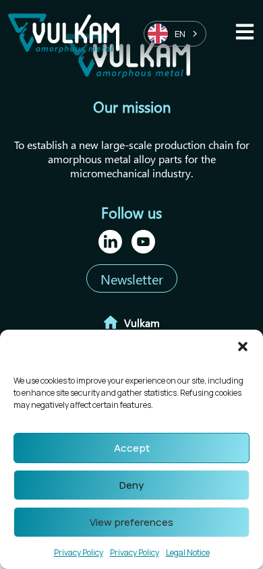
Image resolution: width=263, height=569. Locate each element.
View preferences (131, 522)
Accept (132, 448)
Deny (131, 485)
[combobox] (175, 34)
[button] (243, 346)
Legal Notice (188, 552)
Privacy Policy (78, 552)
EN (180, 34)
